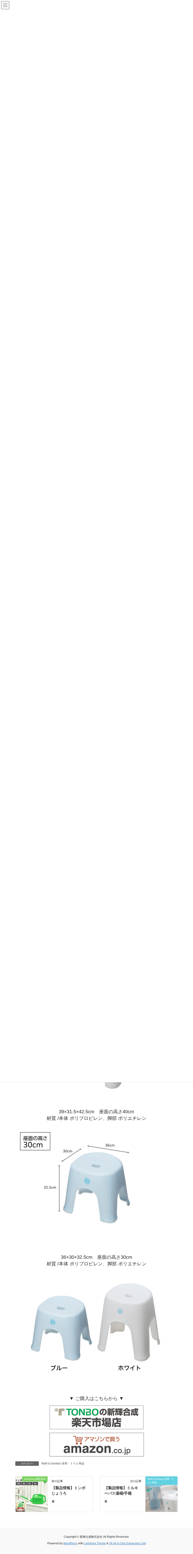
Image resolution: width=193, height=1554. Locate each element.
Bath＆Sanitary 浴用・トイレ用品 (63, 1463)
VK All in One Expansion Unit (127, 1543)
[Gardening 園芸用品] (32, 1494)
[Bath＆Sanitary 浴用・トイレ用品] (161, 1494)
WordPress (70, 1543)
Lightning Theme (95, 1543)
